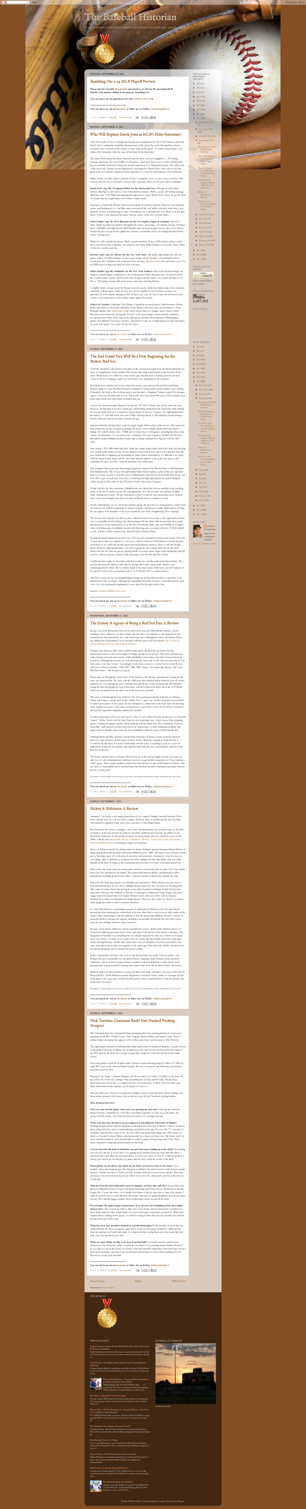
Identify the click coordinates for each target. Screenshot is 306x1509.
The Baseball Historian (130, 17)
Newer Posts (97, 1281)
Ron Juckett (121, 89)
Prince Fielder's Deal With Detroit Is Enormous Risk (113, 1454)
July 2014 (203, 218)
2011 (198, 258)
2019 (198, 96)
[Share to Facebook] (151, 117)
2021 (198, 87)
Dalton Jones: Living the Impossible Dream (109, 1467)
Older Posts (179, 1281)
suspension (180, 261)
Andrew (211, 526)
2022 (198, 83)
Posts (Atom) (108, 1287)
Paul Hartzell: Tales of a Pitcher (104, 1440)
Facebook (121, 109)
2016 (198, 109)
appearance (154, 261)
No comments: (126, 117)
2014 (198, 118)
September (204, 398)
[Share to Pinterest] (154, 117)
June (201, 478)
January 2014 (205, 244)
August (202, 469)
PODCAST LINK (144, 98)
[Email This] (142, 117)
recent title (115, 839)
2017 (198, 105)
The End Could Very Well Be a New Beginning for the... (206, 172)
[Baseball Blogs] (105, 67)
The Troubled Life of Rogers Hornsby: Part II (110, 1426)
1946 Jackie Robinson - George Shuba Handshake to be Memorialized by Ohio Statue (126, 1380)
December (203, 385)
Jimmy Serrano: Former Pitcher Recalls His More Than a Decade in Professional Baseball (119, 1347)
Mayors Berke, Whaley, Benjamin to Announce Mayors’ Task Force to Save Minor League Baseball (119, 1410)
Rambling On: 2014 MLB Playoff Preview (122, 81)
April (201, 487)
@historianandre (159, 109)
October (203, 393)
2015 (198, 113)
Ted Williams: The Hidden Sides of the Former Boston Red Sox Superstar (118, 1364)
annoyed (160, 161)
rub (108, 307)
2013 (198, 250)
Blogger (180, 1501)
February (203, 495)
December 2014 (206, 122)
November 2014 (206, 129)
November (204, 389)
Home (138, 1281)
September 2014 (206, 140)
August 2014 (205, 214)
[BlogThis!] (145, 117)
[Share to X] (148, 117)
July (201, 473)
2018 (198, 100)
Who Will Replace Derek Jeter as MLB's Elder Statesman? (135, 134)
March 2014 (204, 236)
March (202, 491)
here (137, 1086)
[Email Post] (137, 117)
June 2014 (203, 222)
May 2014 (203, 227)
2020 (198, 92)
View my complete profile (204, 543)
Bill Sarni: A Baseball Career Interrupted (108, 1395)
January (202, 500)
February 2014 (205, 240)
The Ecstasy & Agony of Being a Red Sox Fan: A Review (134, 623)
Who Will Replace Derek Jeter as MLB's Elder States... (206, 160)
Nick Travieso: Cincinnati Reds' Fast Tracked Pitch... (206, 205)
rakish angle (117, 310)
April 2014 (204, 231)
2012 (198, 254)
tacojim (162, 1501)
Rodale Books (106, 842)
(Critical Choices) (135, 642)
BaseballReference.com (114, 590)
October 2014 (205, 136)
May (201, 482)
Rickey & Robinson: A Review (114, 808)
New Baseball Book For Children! (118, 1481)
